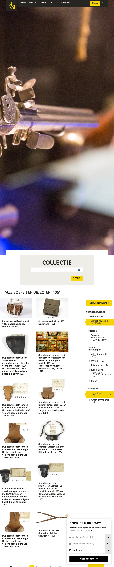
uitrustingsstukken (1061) (99, 322)
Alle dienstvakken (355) (100, 355)
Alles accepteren (89, 559)
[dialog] (89, 541)
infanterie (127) (99, 365)
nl (103, 2)
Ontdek (32, 2)
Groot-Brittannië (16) (100, 401)
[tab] (108, 537)
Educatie (43, 2)
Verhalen (65, 2)
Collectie (54, 2)
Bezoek (23, 2)
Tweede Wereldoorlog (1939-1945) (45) (99, 337)
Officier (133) (98, 361)
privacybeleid (86, 531)
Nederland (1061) (96, 394)
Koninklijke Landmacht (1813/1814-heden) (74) (101, 373)
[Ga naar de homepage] (11, 5)
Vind (77, 278)
